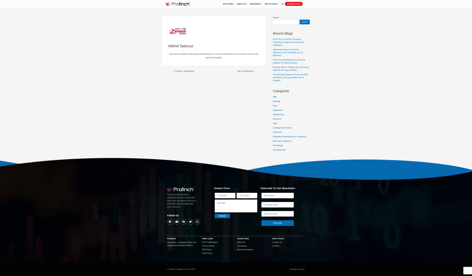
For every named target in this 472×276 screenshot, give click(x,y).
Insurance (277, 119)
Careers (275, 246)
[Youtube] (176, 222)
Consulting (242, 246)
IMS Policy (207, 250)
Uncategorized (279, 150)
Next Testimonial (247, 71)
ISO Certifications (209, 242)
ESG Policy (207, 253)
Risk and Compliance (282, 141)
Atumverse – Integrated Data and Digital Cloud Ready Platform (181, 243)
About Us (241, 242)
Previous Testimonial (183, 71)
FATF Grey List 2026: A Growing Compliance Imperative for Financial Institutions (288, 42)
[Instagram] (197, 222)
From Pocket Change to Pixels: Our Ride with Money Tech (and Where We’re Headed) (290, 78)
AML (275, 97)
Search (276, 18)
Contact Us (277, 242)
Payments (277, 132)
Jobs (275, 123)
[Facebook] (183, 222)
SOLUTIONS (228, 4)
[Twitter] (190, 222)
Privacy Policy (208, 246)
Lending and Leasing (282, 128)
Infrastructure (278, 114)
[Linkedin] (170, 222)
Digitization (278, 110)
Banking (276, 101)
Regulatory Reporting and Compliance (289, 137)
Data (275, 106)
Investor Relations (245, 250)
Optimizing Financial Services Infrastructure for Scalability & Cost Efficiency (288, 52)
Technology (278, 145)
